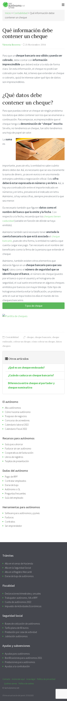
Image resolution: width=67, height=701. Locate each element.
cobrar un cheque (22, 341)
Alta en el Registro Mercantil (18, 572)
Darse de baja (11, 485)
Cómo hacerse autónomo (18, 412)
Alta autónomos (13, 407)
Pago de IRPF (11, 476)
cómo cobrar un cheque (43, 341)
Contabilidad (12, 337)
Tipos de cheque (33, 305)
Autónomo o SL (12, 489)
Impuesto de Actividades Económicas (23, 606)
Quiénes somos (10, 683)
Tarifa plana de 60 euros (16, 627)
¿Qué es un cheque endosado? (26, 367)
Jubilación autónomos (16, 636)
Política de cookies (26, 683)
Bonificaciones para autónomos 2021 (23, 657)
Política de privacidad (46, 679)
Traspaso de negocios (16, 416)
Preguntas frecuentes (15, 493)
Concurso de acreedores (17, 420)
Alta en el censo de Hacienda (19, 563)
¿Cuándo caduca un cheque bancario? (31, 375)
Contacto (6, 679)
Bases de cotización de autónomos (22, 623)
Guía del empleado (14, 497)
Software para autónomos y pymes (22, 513)
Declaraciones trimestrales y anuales (23, 593)
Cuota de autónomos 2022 (18, 602)
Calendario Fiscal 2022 (16, 428)
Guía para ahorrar (14, 444)
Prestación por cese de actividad (21, 632)
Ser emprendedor (13, 525)
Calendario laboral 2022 (17, 424)
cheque (30, 337)
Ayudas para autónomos (17, 653)
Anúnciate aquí (18, 679)
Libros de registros (14, 457)
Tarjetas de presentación (17, 461)
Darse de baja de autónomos (19, 576)
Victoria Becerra (11, 44)
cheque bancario (43, 337)
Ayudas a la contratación (17, 666)
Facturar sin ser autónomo (18, 448)
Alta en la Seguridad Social (18, 567)
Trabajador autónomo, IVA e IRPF (21, 597)
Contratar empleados (15, 480)
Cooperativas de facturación (19, 452)
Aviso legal (30, 679)
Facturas (9, 517)
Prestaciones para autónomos (20, 662)
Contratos (10, 521)
